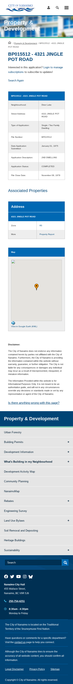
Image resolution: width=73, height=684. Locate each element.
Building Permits (13, 442)
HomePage (9, 42)
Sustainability (12, 550)
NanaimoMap (11, 491)
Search (57, 7)
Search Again (16, 80)
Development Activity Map (19, 471)
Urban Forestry (12, 432)
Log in (49, 7)
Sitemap (55, 669)
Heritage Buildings (14, 540)
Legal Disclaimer (14, 669)
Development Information (18, 452)
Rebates (9, 501)
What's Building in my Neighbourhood (28, 461)
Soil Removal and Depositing (21, 530)
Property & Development (25, 43)
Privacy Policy (37, 669)
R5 (41, 225)
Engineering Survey (15, 510)
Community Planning (16, 481)
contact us (20, 642)
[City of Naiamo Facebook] (6, 577)
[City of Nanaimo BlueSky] (32, 577)
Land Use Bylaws (14, 520)
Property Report (47, 234)
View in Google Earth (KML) (24, 326)
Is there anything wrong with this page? (33, 402)
